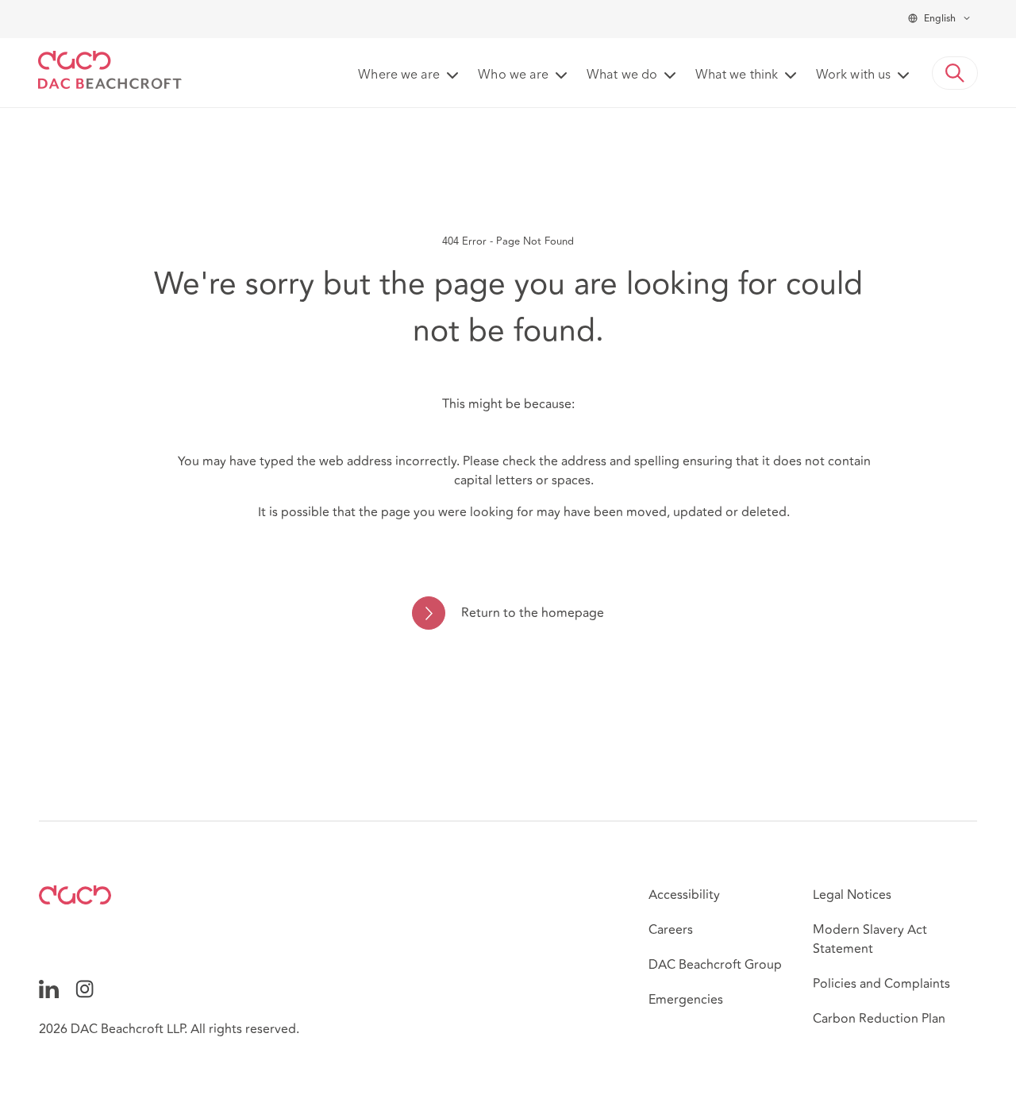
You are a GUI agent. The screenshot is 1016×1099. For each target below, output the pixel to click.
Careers (670, 929)
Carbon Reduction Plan (879, 1018)
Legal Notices (852, 894)
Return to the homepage (532, 613)
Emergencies (685, 999)
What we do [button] (622, 75)
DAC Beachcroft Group (715, 964)
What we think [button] (736, 75)
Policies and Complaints (881, 983)
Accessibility (684, 894)
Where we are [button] (399, 75)
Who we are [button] (513, 75)
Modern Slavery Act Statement (870, 939)
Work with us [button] (853, 75)
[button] (955, 73)
